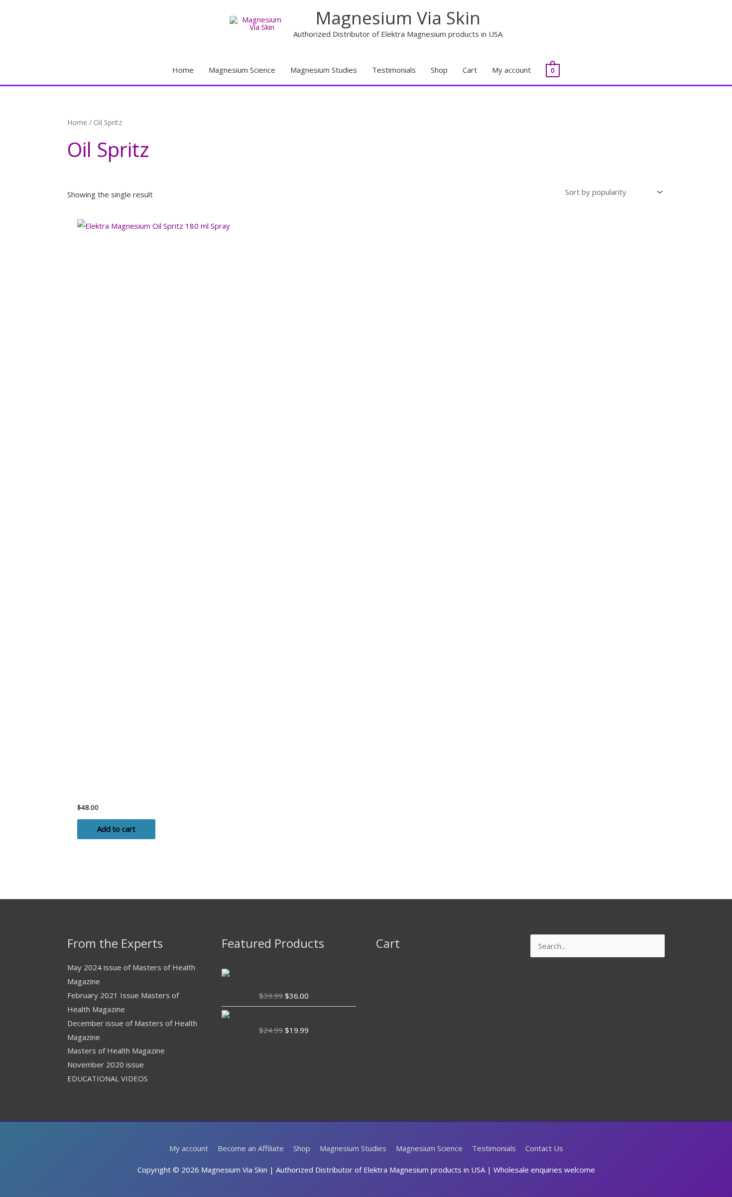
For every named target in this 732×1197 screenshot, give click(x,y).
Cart (470, 70)
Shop (439, 70)
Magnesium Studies (323, 70)
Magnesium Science (242, 70)
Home (183, 70)
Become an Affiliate (251, 1148)
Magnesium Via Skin (398, 17)
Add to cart (116, 829)
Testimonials (394, 70)
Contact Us (544, 1148)
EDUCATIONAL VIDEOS (107, 1078)
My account (511, 70)
